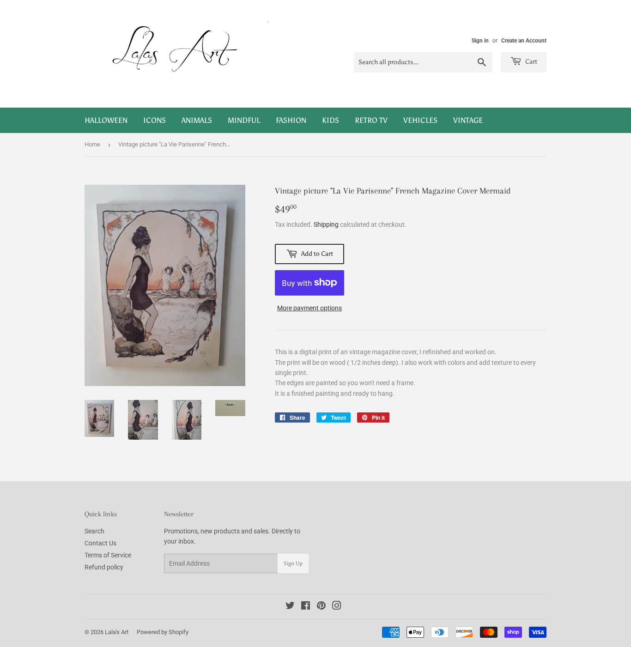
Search (94, 531)
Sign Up (293, 563)
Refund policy (104, 567)
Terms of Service (108, 555)
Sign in (480, 40)
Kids (330, 120)
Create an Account (523, 40)
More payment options (309, 308)
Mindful (244, 120)
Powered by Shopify (162, 632)
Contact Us (100, 543)
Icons (154, 120)
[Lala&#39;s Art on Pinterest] (321, 607)
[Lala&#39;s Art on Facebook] (305, 607)
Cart (530, 62)
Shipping (326, 224)
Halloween (106, 120)
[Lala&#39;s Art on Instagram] (336, 607)
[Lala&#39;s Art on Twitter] (290, 607)
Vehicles (420, 120)
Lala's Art (116, 632)
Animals (197, 120)
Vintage (468, 120)
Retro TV (371, 120)
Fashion (291, 120)
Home (92, 144)
